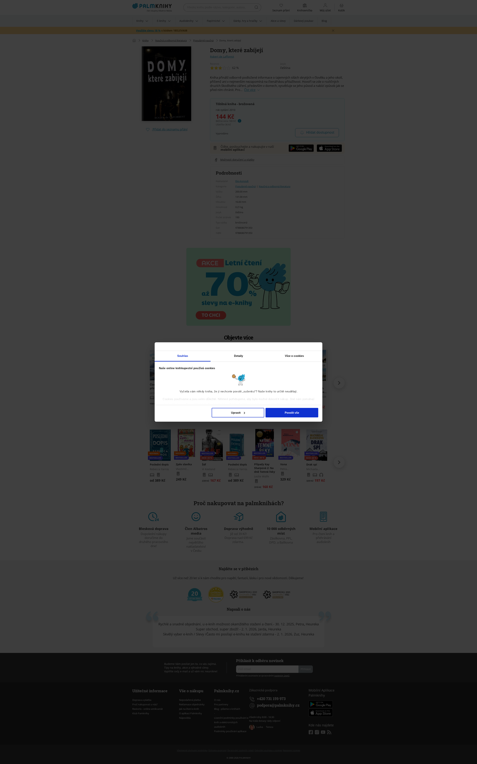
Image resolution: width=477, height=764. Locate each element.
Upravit (236, 412)
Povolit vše (292, 412)
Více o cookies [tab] (294, 355)
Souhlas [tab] (182, 355)
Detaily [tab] (238, 355)
